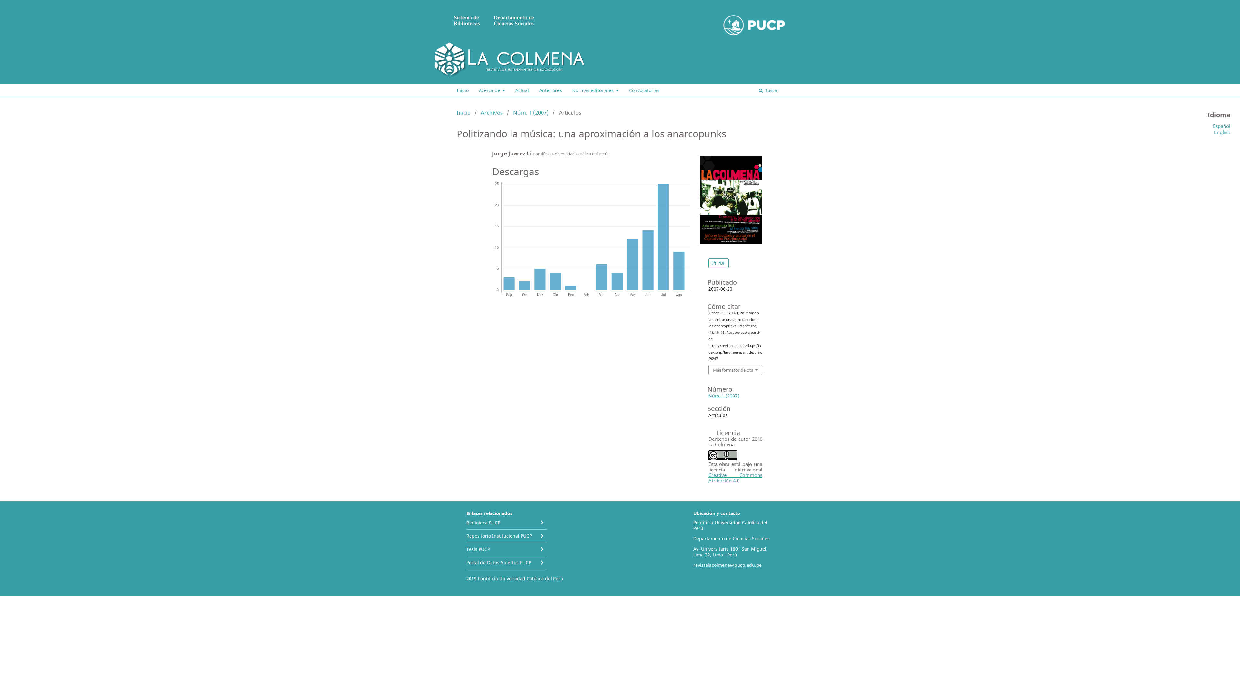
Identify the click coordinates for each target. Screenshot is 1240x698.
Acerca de (490, 90)
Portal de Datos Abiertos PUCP (498, 562)
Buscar (771, 90)
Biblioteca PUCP (483, 523)
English (1222, 132)
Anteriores (550, 90)
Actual (522, 90)
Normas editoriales (593, 90)
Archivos (492, 112)
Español (1221, 126)
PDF (721, 263)
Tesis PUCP (478, 549)
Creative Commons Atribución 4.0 (735, 478)
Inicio (463, 90)
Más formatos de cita (733, 370)
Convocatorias (644, 90)
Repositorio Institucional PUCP (499, 536)
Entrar (778, 5)
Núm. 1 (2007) (531, 112)
